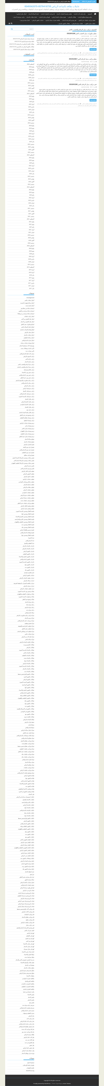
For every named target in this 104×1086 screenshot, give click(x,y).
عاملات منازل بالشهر (90, 23)
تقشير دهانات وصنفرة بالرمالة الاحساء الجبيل (23, 458)
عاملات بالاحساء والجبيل (28, 799)
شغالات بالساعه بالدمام (28, 669)
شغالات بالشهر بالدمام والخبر (27, 693)
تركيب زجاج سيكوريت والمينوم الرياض (25, 380)
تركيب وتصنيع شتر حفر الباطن (27, 415)
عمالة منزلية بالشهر (29, 879)
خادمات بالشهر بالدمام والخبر (27, 559)
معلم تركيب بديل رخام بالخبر (83, 105)
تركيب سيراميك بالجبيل (28, 391)
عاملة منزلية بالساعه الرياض (27, 861)
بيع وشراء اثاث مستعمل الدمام (27, 345)
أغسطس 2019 (30, 267)
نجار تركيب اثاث (30, 1018)
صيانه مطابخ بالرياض (29, 765)
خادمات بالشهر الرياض (28, 551)
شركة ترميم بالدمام (29, 618)
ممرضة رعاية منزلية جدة (28, 1005)
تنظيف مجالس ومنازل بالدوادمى (26, 482)
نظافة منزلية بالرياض (29, 1034)
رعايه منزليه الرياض (29, 607)
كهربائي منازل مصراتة (29, 949)
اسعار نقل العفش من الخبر (27, 319)
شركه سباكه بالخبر (29, 639)
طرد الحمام (31, 794)
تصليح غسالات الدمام (29, 442)
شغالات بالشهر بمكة (29, 701)
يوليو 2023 (31, 157)
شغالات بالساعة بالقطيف (28, 655)
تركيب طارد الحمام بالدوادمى (27, 404)
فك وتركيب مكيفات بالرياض (27, 922)
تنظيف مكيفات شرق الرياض (27, 495)
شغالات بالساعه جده (29, 671)
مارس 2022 (31, 200)
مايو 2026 (31, 72)
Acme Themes (67, 1083)
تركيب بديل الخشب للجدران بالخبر (73, 53)
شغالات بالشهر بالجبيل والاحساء (26, 690)
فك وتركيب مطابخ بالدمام (28, 917)
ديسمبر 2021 (31, 208)
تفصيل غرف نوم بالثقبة (28, 447)
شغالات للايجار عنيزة (29, 717)
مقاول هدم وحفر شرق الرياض (27, 970)
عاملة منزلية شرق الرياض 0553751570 (24, 41)
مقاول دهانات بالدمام (29, 968)
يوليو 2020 (31, 248)
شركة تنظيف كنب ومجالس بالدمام (26, 631)
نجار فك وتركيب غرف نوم (28, 1032)
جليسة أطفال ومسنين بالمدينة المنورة (25, 511)
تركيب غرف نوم (30, 410)
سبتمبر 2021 (31, 216)
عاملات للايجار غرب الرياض (27, 855)
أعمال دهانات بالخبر (29, 300)
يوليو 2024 (31, 125)
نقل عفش (31, 1045)
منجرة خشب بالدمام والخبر (27, 1010)
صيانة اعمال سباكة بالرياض (27, 730)
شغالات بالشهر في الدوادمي (27, 711)
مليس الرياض (31, 1000)
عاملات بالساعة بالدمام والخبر (27, 810)
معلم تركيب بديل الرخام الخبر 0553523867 (83, 59)
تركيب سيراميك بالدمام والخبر (27, 393)
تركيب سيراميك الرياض (28, 388)
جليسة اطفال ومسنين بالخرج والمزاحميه (24, 519)
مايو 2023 (31, 163)
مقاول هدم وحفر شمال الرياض (26, 973)
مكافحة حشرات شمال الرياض (53, 20)
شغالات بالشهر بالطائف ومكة (27, 695)
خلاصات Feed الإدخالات (28, 1065)
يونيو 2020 (31, 251)
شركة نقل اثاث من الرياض (28, 636)
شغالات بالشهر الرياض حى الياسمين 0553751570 (59, 1)
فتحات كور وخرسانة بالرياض (27, 898)
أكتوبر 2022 (31, 181)
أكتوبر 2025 (31, 88)
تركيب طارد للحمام (29, 407)
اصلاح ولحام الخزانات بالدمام (27, 329)
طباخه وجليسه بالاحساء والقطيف (26, 789)
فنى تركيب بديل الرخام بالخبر (47, 103)
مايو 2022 (31, 195)
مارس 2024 (31, 136)
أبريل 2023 (31, 165)
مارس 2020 (31, 259)
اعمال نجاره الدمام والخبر (28, 340)
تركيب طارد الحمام (29, 399)
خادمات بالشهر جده (29, 567)
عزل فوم (32, 874)
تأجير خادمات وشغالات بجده (27, 348)
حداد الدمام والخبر (30, 540)
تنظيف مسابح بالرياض (29, 484)
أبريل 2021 (31, 229)
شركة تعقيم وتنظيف (29, 623)
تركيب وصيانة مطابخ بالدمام (85, 17)
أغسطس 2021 (30, 219)
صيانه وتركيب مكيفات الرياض (27, 770)
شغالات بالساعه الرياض (28, 663)
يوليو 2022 (31, 189)
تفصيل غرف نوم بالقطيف (28, 452)
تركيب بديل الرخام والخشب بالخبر (88, 53)
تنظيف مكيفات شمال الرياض (27, 498)
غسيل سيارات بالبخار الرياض (59, 17)
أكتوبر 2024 (31, 120)
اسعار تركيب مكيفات (29, 316)
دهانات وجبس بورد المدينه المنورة (26, 591)
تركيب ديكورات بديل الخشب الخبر (60, 103)
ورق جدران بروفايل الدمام (28, 1053)
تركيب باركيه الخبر (29, 359)
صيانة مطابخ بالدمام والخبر (27, 738)
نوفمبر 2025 (31, 85)
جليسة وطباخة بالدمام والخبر (27, 532)
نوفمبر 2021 (31, 211)
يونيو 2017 (31, 277)
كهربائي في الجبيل (29, 938)
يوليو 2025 (31, 96)
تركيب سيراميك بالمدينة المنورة (26, 396)
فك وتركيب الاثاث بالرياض (28, 912)
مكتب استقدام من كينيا (28, 992)
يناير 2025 (31, 112)
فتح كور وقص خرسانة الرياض (27, 887)
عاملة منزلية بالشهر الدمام (27, 863)
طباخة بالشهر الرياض (29, 775)
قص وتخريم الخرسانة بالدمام (69, 20)
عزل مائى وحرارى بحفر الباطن (26, 877)
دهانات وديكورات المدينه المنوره (26, 596)
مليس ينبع (31, 1002)
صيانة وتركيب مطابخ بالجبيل (27, 741)
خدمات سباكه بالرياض (29, 580)
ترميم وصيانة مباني (29, 426)
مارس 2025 (31, 107)
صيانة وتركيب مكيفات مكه (28, 757)
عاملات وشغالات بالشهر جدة (27, 858)
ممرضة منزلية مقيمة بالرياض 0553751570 (23, 38)
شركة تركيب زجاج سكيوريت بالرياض (25, 615)
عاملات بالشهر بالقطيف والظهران (26, 829)
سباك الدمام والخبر (29, 612)
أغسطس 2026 (30, 64)
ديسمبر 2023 (31, 144)
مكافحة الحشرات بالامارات (27, 984)
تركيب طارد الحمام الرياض (27, 402)
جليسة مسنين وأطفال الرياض (27, 530)
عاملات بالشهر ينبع (29, 837)
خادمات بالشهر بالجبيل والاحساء (26, 556)
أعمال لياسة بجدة (30, 305)
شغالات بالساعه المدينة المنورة (26, 666)
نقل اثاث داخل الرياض (29, 1037)
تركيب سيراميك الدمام (19, 17)
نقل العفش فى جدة (29, 1042)
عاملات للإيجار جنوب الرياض (27, 842)
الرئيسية (90, 14)
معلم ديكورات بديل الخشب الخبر (78, 54)
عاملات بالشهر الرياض (29, 821)
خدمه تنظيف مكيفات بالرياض (27, 588)
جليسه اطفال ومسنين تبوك (27, 535)
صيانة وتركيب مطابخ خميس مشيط (26, 746)
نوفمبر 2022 (31, 179)
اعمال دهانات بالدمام (32, 17)
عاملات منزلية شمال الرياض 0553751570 (23, 49)
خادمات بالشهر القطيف (28, 554)
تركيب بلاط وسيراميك (29, 369)
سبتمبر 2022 (31, 184)
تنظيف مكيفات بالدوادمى (28, 492)
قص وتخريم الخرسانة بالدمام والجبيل (25, 928)
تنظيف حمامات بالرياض (28, 479)
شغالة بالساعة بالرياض (28, 719)
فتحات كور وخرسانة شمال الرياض (26, 906)
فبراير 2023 (31, 171)
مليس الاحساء (30, 994)
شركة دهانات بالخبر (29, 634)
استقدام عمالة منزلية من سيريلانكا (26, 313)
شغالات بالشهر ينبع (29, 714)
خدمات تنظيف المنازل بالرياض (26, 578)
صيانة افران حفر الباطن (28, 733)
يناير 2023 (31, 173)
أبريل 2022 (31, 197)
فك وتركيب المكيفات (29, 914)
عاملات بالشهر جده (29, 834)
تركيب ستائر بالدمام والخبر (27, 383)
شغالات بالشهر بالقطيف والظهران (26, 698)
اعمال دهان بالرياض (22, 14)
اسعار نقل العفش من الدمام (27, 321)
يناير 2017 (31, 288)
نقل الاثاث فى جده (29, 1040)
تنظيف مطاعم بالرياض (28, 487)
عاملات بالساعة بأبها (29, 807)
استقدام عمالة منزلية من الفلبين (26, 311)
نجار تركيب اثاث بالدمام (79, 14)
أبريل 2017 (31, 280)
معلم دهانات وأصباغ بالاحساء (27, 962)
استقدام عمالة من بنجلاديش (27, 308)
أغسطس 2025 (30, 93)
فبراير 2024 (31, 139)
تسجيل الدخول (30, 1062)
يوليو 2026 (31, 67)
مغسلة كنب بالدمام (29, 965)
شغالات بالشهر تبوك (29, 703)
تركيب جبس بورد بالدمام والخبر (26, 375)
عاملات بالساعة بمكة (29, 813)
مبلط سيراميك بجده (29, 957)
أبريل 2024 (31, 133)
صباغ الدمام (31, 725)
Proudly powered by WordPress (41, 1083)
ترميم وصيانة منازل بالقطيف (27, 434)
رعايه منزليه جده (30, 610)
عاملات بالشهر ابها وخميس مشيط (26, 818)
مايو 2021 (31, 227)
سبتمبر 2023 (31, 152)
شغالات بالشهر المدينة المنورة (27, 682)
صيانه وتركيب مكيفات (29, 767)
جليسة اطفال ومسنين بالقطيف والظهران (24, 522)
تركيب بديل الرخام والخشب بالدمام (25, 367)
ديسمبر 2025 (31, 83)
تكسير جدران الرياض (29, 466)
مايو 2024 (31, 131)
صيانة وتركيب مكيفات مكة (28, 754)
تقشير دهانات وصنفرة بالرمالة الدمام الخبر (24, 460)
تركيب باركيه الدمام (29, 361)
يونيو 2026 (31, 69)
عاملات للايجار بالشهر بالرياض (27, 850)
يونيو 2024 (31, 128)
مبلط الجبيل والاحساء (29, 954)
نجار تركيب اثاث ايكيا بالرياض (27, 1021)
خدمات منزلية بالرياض (29, 586)
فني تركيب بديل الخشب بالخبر (46, 78)
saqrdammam (84, 36)
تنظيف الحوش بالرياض (28, 474)
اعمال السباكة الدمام (34, 14)
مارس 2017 (31, 283)
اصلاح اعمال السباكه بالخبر (27, 327)
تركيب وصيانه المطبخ (29, 420)
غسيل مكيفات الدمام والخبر (27, 885)
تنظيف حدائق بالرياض (29, 476)
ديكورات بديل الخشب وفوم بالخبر (59, 53)
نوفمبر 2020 (31, 237)
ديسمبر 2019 (31, 264)
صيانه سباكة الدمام (29, 762)
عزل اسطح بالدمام (29, 871)
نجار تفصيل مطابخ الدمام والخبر (26, 1026)
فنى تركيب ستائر (30, 925)
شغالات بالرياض (72, 17)
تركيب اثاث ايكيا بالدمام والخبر (27, 353)
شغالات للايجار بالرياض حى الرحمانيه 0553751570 (21, 44)
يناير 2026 (31, 80)
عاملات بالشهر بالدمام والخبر (27, 823)
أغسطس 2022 (30, 187)
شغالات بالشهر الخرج (29, 677)
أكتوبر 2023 (31, 149)
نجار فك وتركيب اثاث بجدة (28, 1029)
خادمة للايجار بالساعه (29, 572)
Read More (93, 49)
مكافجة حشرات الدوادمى (28, 978)
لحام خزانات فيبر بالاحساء (28, 952)
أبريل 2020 (31, 256)
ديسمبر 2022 (31, 176)
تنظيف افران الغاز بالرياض (28, 471)
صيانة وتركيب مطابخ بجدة (28, 743)
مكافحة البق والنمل (29, 981)
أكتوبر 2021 (31, 213)
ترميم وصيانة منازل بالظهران (27, 431)
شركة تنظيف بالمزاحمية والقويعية (26, 626)
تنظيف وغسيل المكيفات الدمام (64, 14)
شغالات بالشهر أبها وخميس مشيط (26, 674)
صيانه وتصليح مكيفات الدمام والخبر (25, 773)
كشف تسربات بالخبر (29, 930)
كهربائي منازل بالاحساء (28, 944)
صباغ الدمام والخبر (29, 727)
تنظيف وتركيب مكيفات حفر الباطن (87, 20)
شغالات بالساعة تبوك (29, 661)
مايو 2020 (31, 253)
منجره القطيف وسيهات (28, 1013)
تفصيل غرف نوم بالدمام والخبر (26, 450)
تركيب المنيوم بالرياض (28, 356)
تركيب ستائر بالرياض (29, 385)
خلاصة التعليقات (30, 1068)
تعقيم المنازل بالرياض (29, 444)
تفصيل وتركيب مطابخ (29, 455)
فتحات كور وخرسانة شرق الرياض (26, 904)
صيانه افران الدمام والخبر (28, 759)
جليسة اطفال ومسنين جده (28, 524)
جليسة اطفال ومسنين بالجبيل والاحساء (25, 516)
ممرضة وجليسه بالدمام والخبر (27, 1008)
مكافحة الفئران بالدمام (28, 989)
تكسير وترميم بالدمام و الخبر (27, 468)
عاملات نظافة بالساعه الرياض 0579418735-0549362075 (52, 6)
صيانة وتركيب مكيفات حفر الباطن (26, 751)
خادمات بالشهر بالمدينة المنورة (26, 562)
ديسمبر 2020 (31, 235)
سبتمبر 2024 (31, 123)
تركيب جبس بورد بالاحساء (28, 372)
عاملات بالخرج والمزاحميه (28, 802)
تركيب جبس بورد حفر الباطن (27, 377)
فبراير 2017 (31, 285)
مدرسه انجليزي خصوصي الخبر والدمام (25, 960)
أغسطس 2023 (30, 155)
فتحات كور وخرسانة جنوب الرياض (26, 901)
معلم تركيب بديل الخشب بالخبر (91, 54)
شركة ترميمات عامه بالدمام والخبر (26, 620)
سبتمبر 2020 (31, 243)
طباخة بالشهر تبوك (29, 778)
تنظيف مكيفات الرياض (28, 490)
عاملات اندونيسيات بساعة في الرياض (25, 797)
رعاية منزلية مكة (30, 604)
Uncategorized (30, 297)
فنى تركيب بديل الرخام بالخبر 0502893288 (83, 84)
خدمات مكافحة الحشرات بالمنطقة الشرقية (24, 583)
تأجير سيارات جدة (30, 351)
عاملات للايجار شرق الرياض (27, 853)
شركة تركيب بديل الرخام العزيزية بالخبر (45, 53)
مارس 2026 (31, 75)
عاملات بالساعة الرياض (28, 805)
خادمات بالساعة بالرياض (28, 548)
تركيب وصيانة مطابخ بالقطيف (27, 418)
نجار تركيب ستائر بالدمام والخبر (26, 1024)
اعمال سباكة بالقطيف (29, 337)
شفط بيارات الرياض (29, 722)
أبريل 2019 (31, 269)
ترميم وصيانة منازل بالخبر (28, 428)
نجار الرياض (31, 1016)
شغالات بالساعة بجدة (29, 658)
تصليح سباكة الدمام (29, 439)
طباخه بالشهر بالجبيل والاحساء (27, 783)
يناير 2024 (31, 141)
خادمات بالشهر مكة (29, 570)
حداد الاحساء (31, 538)
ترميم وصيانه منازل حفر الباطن (26, 436)
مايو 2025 (31, 101)
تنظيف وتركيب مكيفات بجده (27, 500)
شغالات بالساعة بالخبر (28, 653)
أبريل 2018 (31, 272)
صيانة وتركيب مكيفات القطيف (27, 749)
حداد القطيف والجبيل (29, 543)
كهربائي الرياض (30, 933)
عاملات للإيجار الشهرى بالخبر (27, 839)
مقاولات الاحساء (30, 976)
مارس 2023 (31, 168)
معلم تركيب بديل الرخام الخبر (80, 80)
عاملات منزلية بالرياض (77, 23)
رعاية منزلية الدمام (29, 602)
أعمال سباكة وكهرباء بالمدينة (27, 303)
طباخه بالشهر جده (30, 786)
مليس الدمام (31, 997)
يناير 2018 (31, 275)
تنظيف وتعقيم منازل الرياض (27, 508)
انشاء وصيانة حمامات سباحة (27, 343)
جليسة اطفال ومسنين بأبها (28, 514)
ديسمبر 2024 (31, 115)
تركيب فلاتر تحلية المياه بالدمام (26, 412)
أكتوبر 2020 (31, 240)
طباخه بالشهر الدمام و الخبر (27, 781)
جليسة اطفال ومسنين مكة (28, 527)
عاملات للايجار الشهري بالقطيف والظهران (24, 847)
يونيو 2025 (31, 99)
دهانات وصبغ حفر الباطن (28, 599)
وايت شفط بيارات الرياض (28, 1050)
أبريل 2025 (31, 104)
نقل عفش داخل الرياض (28, 1048)
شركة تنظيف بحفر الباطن (28, 628)
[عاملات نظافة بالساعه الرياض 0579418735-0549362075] (95, 14)
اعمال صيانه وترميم (25, 20)
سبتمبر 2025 (31, 91)
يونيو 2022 (31, 192)
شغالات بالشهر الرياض (28, 679)
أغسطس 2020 (30, 245)
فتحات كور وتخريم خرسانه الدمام (26, 893)
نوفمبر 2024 (31, 117)
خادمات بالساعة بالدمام (28, 546)
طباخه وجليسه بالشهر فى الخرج (26, 791)
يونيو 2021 (31, 224)
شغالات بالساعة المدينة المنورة (26, 650)
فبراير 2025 (31, 109)
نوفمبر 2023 (31, 147)
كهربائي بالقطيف (30, 936)
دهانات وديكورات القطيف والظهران (25, 594)
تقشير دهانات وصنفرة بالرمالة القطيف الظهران (22, 463)
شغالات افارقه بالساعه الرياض (27, 642)
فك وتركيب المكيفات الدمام (48, 14)
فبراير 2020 (31, 261)
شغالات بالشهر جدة (29, 706)
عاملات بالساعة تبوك (29, 815)
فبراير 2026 (31, 77)
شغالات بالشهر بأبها (29, 687)
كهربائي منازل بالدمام (44, 17)
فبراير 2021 (31, 232)
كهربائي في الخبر (30, 941)
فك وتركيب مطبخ (30, 920)
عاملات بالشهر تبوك (29, 831)
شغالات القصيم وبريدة (29, 644)
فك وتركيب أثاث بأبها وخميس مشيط (25, 909)
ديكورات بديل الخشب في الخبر (74, 78)
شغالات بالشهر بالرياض (64, 23)
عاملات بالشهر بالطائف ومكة (27, 826)
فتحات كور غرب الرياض (28, 890)
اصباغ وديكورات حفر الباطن (27, 324)
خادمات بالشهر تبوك (29, 564)
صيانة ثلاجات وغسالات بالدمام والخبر (25, 735)
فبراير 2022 (31, 203)
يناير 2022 (31, 205)
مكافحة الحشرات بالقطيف (27, 986)
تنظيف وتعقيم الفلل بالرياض (27, 506)
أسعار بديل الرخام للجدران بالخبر (73, 103)
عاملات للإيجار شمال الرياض (27, 845)
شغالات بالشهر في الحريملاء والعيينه (25, 709)
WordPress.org (30, 1070)
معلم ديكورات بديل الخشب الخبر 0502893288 (82, 33)
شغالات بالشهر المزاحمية (28, 685)
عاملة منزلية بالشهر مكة (28, 869)
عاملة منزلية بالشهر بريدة (28, 866)
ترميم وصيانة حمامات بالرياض (27, 423)
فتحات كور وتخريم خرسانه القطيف (26, 895)
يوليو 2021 (31, 221)
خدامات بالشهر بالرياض (37, 20)
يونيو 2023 (31, 160)
